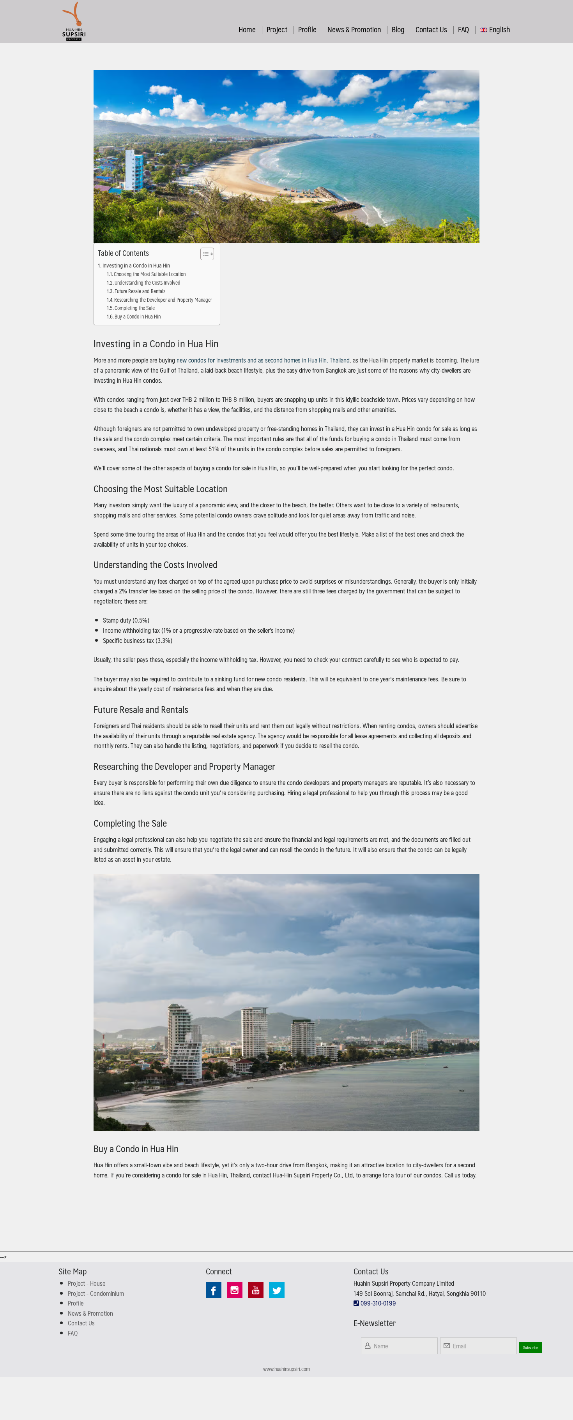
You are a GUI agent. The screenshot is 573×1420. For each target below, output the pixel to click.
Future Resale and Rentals (140, 291)
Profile (307, 29)
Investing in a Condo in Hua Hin (136, 265)
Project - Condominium (96, 1293)
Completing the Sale (135, 308)
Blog (398, 29)
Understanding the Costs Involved (147, 283)
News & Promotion (354, 29)
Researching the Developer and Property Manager (163, 300)
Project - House (86, 1283)
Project (277, 29)
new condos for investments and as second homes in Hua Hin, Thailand (263, 360)
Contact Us (431, 29)
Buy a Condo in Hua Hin (138, 317)
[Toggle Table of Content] (203, 253)
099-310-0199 (377, 1303)
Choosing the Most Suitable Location (150, 274)
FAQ (463, 29)
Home (247, 29)
